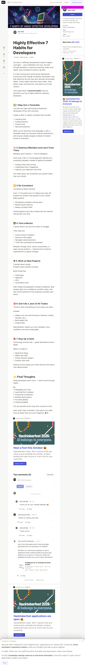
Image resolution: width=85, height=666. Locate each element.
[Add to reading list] (4, 61)
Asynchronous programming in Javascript (72, 49)
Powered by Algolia (55, 2)
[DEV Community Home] (3, 2)
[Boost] (4, 67)
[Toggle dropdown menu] (53, 418)
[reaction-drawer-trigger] (4, 48)
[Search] (8, 2)
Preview (28, 486)
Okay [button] (4, 663)
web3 (31, 57)
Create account (77, 2)
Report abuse (40, 580)
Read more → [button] (68, 131)
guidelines (30, 555)
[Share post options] (4, 73)
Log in (67, 2)
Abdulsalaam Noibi (24, 515)
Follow (72, 14)
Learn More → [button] (19, 635)
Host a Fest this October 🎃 (29, 447)
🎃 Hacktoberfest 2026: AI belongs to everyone (72, 101)
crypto (16, 57)
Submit (20, 486)
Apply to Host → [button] (20, 463)
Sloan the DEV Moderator (26, 541)
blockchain (24, 57)
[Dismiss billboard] (82, 641)
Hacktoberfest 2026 (69, 117)
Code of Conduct (29, 580)
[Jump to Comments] (4, 55)
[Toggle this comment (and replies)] (14, 496)
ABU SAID (21, 31)
